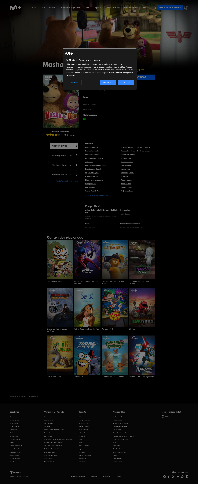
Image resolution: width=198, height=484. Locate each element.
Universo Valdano (84, 433)
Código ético (117, 429)
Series (33, 7)
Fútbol (52, 7)
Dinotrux (132, 329)
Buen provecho (90, 184)
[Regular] (53, 134)
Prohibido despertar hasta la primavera (135, 147)
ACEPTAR (126, 82)
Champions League (85, 420)
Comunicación (117, 462)
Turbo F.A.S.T (79, 377)
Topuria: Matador (84, 446)
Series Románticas (15, 449)
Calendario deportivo (70, 7)
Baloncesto (82, 436)
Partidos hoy (82, 458)
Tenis (86, 7)
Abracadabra (126, 184)
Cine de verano (14, 436)
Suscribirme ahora (170, 7)
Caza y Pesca (48, 458)
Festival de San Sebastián (52, 449)
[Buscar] (155, 8)
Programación (83, 462)
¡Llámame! (89, 162)
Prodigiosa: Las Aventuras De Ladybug (86, 282)
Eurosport (82, 452)
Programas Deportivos (51, 455)
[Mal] (50, 134)
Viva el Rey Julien (54, 377)
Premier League (84, 426)
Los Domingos (48, 423)
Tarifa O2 (116, 455)
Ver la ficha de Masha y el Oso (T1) (97, 195)
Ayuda (167, 416)
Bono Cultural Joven (119, 452)
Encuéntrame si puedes (93, 169)
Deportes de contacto (85, 449)
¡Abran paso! (126, 169)
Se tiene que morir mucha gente (54, 429)
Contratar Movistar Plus (120, 433)
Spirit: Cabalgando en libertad (86, 329)
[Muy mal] (47, 134)
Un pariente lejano (92, 173)
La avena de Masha (92, 176)
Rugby (80, 442)
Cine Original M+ (15, 420)
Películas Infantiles (15, 439)
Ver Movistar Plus (118, 417)
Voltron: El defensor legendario (141, 377)
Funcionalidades (118, 420)
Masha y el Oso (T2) (62, 155)
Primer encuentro (91, 147)
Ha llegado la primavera (94, 158)
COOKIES (118, 476)
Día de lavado (90, 187)
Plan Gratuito (113, 7)
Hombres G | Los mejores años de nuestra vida (58, 439)
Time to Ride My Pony (92, 191)
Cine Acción (13, 429)
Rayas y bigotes (126, 180)
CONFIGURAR (74, 82)
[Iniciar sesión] (186, 8)
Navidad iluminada (92, 151)
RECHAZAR (108, 82)
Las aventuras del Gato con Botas (113, 282)
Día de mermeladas (128, 154)
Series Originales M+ (16, 446)
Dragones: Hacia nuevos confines (57, 330)
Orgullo (12, 462)
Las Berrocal (48, 436)
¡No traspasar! (126, 165)
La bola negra (48, 420)
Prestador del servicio (78, 476)
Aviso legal (94, 476)
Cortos (12, 433)
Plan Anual (116, 449)
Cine (43, 7)
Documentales (131, 7)
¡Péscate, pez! (126, 158)
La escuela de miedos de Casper (139, 282)
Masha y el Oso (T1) (61, 145)
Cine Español (14, 423)
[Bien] (56, 134)
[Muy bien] (58, 134)
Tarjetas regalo (117, 458)
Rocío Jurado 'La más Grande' (53, 442)
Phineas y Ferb (107, 329)
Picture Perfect (126, 187)
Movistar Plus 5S (49, 462)
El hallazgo (125, 176)
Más (144, 8)
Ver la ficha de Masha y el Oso (67, 181)
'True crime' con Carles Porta (53, 446)
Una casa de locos (54, 281)
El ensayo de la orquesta (94, 180)
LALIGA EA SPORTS (84, 423)
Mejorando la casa (127, 191)
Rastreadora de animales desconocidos (135, 151)
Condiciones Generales (120, 426)
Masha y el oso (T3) (61, 165)
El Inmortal (47, 433)
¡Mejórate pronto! (127, 173)
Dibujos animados (49, 452)
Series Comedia (15, 452)
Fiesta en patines (127, 162)
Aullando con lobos (92, 154)
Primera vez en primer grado (95, 165)
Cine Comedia (14, 426)
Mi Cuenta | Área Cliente (120, 423)
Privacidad (106, 476)
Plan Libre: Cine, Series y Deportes (123, 436)
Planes (115, 442)
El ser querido (48, 417)
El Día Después (83, 429)
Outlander (47, 426)
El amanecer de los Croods (113, 377)
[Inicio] (15, 7)
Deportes (98, 7)
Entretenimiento (15, 458)
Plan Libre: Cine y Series (120, 439)
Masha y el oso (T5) (61, 174)
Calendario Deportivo (85, 455)
